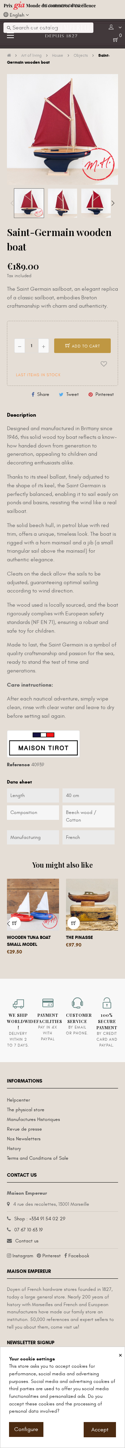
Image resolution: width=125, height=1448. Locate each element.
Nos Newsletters (24, 1139)
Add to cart (85, 346)
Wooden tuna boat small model (29, 941)
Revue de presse (24, 1129)
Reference (18, 765)
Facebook (78, 1256)
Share (43, 394)
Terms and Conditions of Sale (37, 1158)
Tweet (72, 394)
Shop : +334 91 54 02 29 (39, 1219)
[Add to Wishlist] (104, 363)
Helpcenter (18, 1100)
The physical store (25, 1110)
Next (113, 203)
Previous (12, 203)
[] (73, 923)
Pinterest (104, 394)
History (14, 1148)
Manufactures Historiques (33, 1119)
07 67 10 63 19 (28, 1230)
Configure (26, 1429)
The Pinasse (79, 937)
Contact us (27, 1241)
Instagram (22, 1256)
